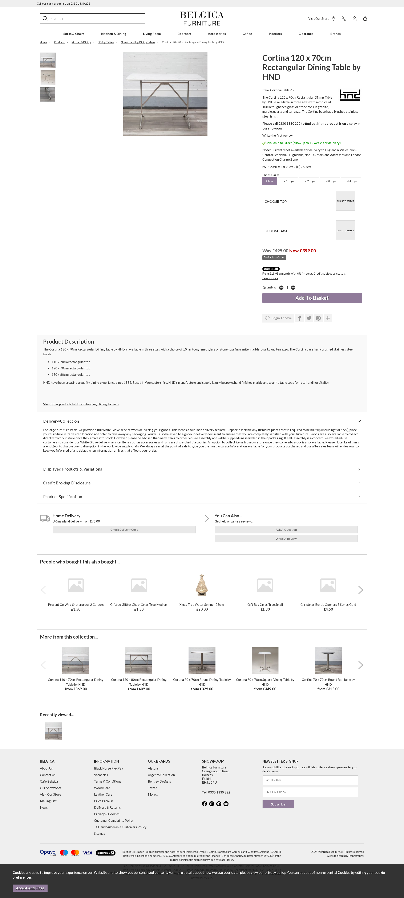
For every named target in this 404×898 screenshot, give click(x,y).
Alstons (153, 768)
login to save (281, 318)
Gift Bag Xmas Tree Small (265, 604)
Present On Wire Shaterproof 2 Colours (76, 604)
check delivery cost (124, 529)
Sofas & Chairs (73, 34)
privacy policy (275, 872)
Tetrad (152, 788)
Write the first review (277, 135)
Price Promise (104, 801)
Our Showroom (50, 788)
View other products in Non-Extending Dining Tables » (81, 404)
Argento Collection (161, 775)
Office (247, 34)
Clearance (306, 34)
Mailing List (48, 801)
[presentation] (43, 590)
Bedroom (184, 34)
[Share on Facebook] (299, 318)
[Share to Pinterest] (318, 318)
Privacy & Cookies (107, 814)
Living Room (152, 34)
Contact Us (48, 775)
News (44, 807)
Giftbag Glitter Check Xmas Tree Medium (138, 604)
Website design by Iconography (345, 855)
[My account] (354, 18)
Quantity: (269, 287)
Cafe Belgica (49, 781)
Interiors (275, 34)
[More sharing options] (328, 318)
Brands (335, 34)
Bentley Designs (159, 781)
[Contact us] (344, 18)
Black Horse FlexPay (108, 768)
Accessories (217, 34)
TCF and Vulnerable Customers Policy (120, 827)
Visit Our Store (318, 18)
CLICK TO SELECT (345, 201)
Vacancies (101, 775)
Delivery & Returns (107, 807)
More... (153, 794)
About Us (46, 768)
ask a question (286, 529)
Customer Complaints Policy (114, 820)
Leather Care (103, 794)
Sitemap (99, 833)
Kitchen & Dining (113, 34)
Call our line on (63, 3)
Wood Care (102, 788)
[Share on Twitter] (309, 318)
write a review (286, 538)
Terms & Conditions (107, 781)
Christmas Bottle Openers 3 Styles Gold (328, 604)
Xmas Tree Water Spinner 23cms (202, 604)
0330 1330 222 (289, 123)
